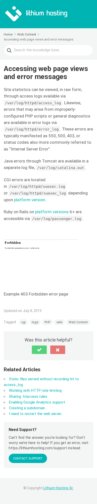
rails (59, 322)
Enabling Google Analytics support (37, 402)
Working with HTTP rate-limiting (35, 390)
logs (35, 322)
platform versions (52, 211)
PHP (47, 322)
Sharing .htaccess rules (28, 396)
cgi (23, 322)
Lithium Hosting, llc (58, 488)
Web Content (78, 322)
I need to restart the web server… (36, 414)
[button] (39, 350)
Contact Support (28, 458)
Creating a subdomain (27, 408)
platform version (29, 199)
